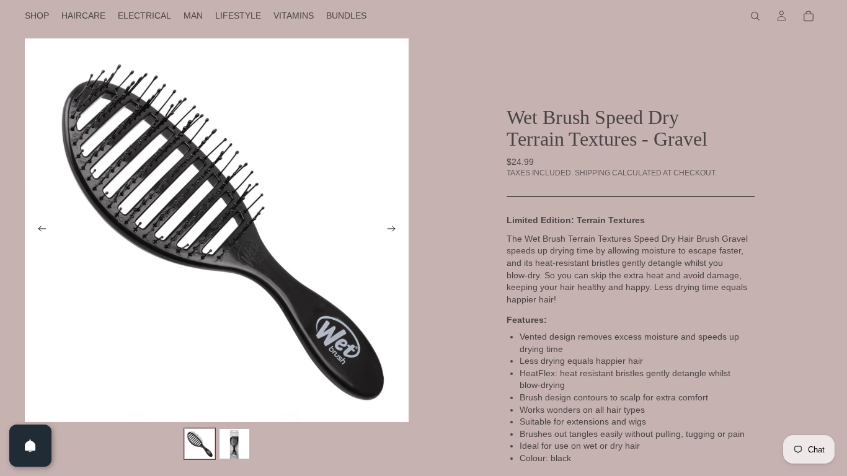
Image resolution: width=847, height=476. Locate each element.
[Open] (30, 446)
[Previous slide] (38, 230)
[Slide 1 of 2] (200, 444)
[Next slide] (395, 230)
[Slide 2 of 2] (234, 444)
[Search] (755, 16)
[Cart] (808, 16)
